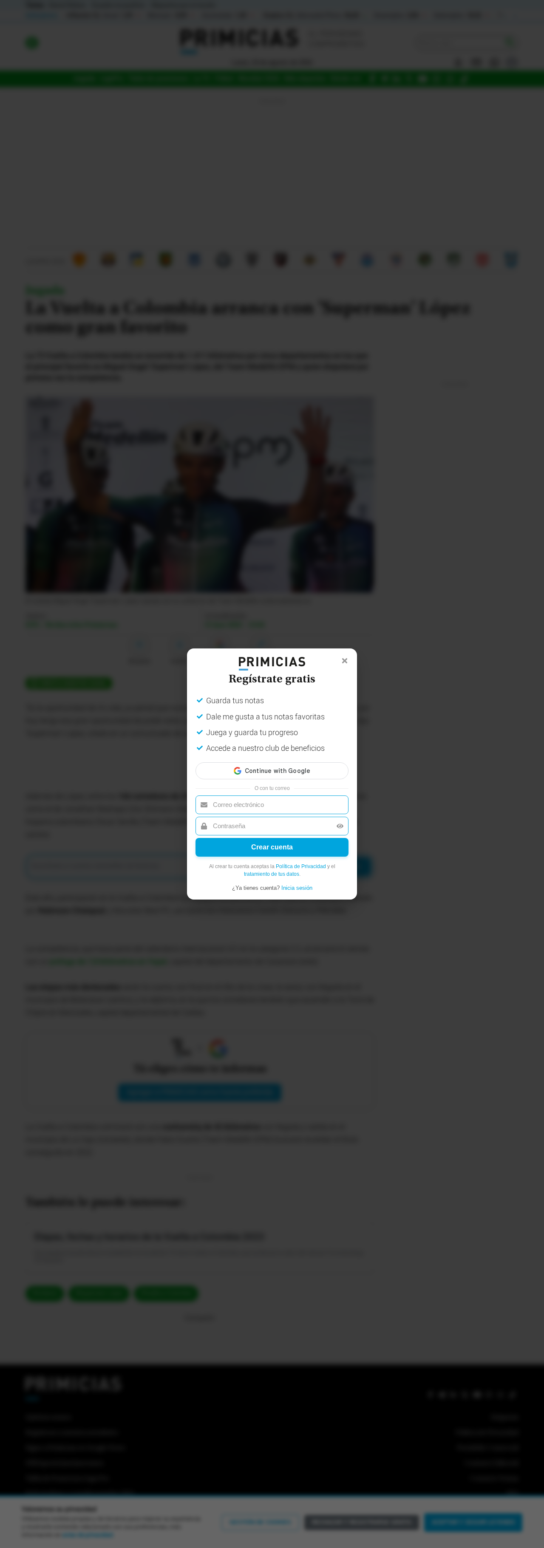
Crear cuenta (272, 847)
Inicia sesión (296, 888)
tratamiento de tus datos (271, 874)
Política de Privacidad (301, 866)
